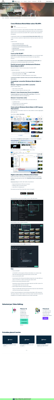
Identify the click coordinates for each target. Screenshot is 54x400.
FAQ (13, 51)
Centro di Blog (7, 17)
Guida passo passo (15, 48)
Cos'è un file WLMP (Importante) (18, 43)
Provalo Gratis (24, 322)
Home (3, 17)
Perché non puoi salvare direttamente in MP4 (20, 45)
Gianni (15, 26)
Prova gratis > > (27, 195)
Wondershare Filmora (14, 181)
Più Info (45, 318)
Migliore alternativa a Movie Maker (18, 49)
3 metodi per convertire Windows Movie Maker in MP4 (22, 46)
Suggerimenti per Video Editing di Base (15, 17)
